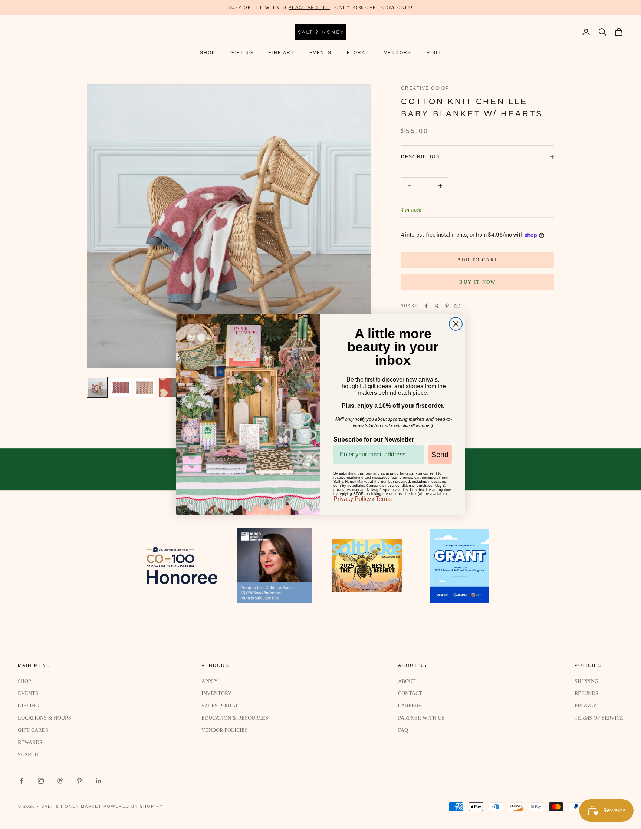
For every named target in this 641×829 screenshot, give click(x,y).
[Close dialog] (455, 323)
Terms (384, 499)
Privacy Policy (352, 499)
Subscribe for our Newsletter (373, 439)
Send (439, 454)
